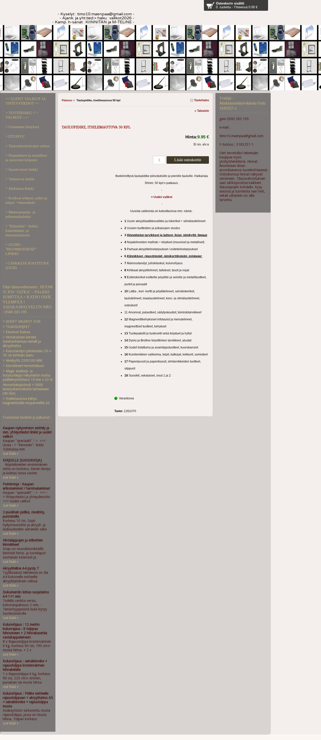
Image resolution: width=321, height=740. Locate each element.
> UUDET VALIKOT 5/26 (22, 321)
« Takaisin (202, 111)
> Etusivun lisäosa (16, 332)
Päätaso (67, 100)
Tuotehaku (201, 100)
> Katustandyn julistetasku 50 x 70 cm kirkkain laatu (27, 353)
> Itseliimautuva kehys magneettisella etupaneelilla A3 (26, 401)
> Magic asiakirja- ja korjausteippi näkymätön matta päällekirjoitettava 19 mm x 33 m (28, 375)
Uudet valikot (162, 197)
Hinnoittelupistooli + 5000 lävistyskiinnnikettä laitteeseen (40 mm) (26, 389)
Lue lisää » (11, 453)
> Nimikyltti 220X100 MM (22, 360)
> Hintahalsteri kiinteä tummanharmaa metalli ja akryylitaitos (22, 341)
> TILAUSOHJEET (16, 327)
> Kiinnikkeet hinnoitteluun (23, 366)
